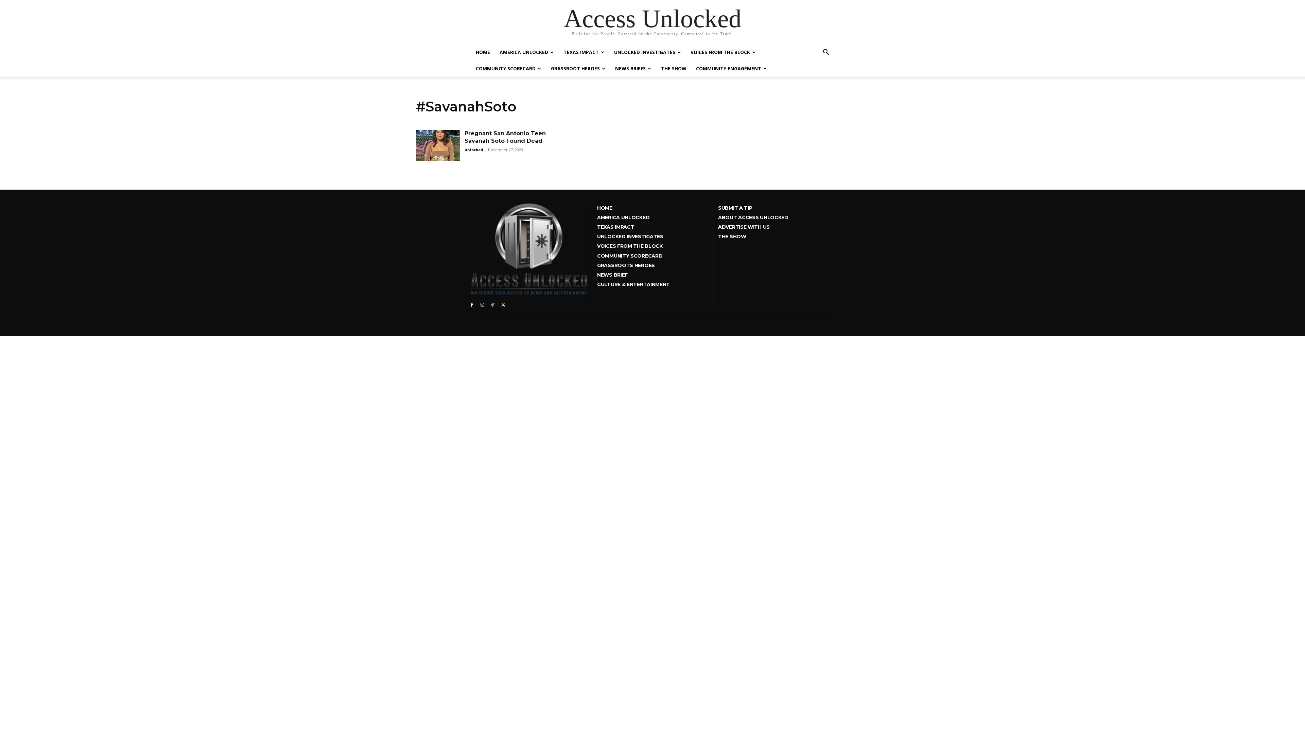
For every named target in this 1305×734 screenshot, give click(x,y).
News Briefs (630, 68)
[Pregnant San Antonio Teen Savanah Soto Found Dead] (438, 145)
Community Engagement (728, 68)
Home (483, 52)
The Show (673, 68)
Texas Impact (581, 52)
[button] (826, 53)
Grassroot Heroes (575, 68)
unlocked (474, 149)
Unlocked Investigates (644, 52)
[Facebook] (471, 304)
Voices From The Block (720, 52)
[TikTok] (493, 304)
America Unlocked (524, 52)
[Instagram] (482, 304)
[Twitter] (503, 304)
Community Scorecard (506, 68)
